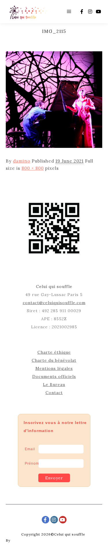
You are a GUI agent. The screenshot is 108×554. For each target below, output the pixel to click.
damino (21, 161)
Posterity (20, 540)
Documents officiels (54, 376)
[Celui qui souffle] (29, 11)
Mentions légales (54, 368)
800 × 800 (33, 168)
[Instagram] (90, 11)
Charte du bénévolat (54, 360)
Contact (54, 392)
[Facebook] (82, 11)
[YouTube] (98, 11)
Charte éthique (54, 352)
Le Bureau (54, 384)
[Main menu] (69, 11)
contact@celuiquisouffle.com (54, 302)
